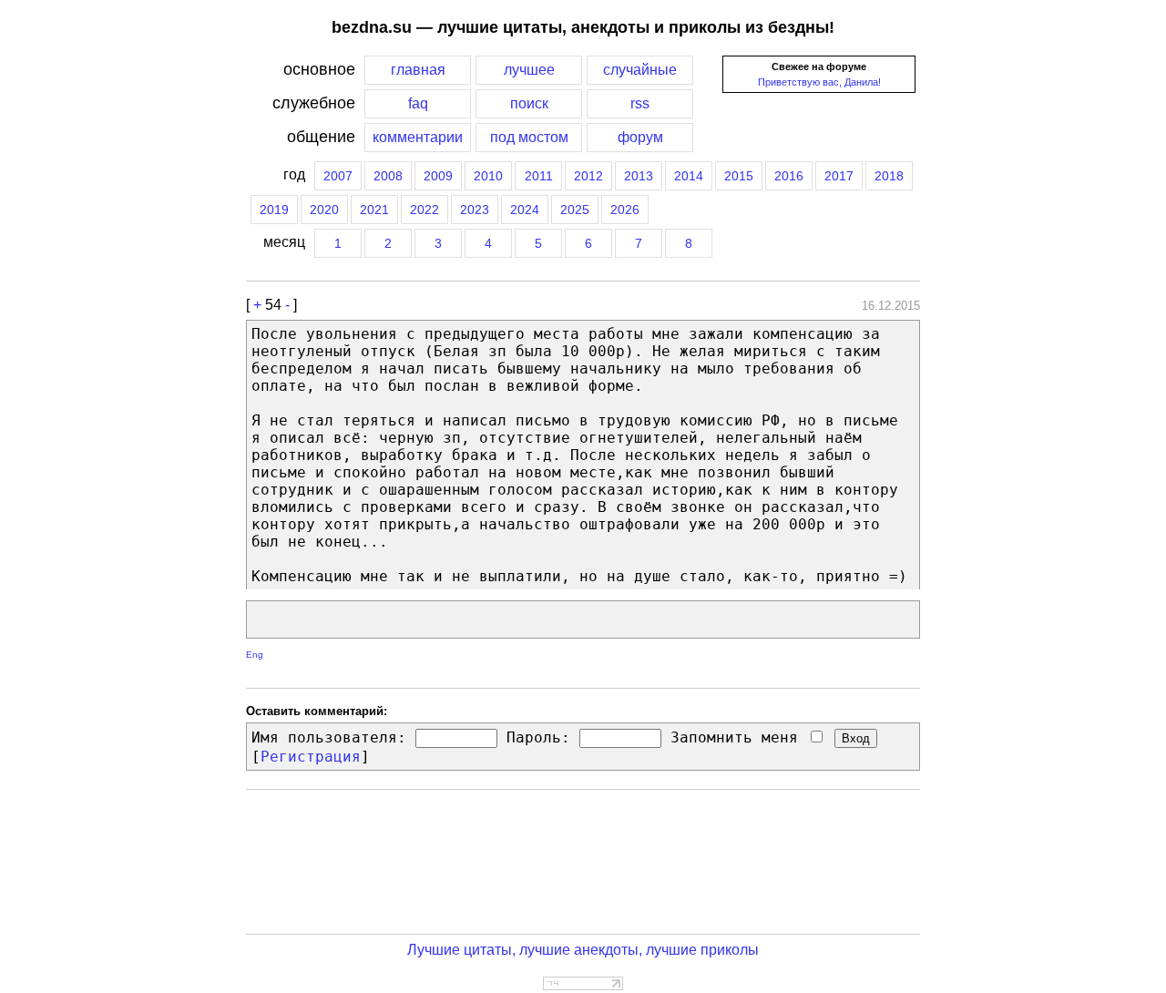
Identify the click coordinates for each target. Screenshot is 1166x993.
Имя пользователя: (328, 737)
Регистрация (311, 756)
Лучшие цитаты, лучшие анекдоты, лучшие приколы (583, 949)
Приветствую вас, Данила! (819, 82)
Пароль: (538, 737)
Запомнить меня (738, 737)
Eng (254, 655)
